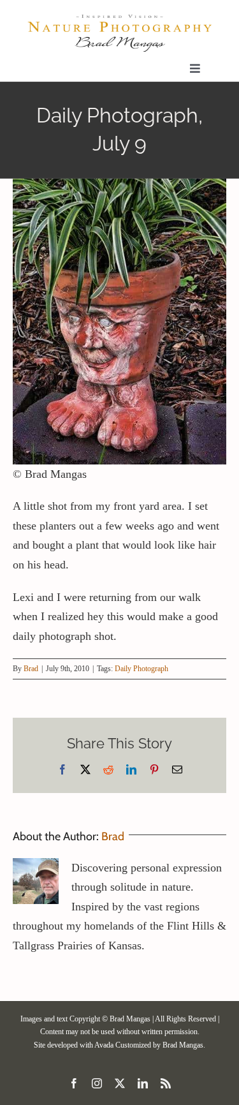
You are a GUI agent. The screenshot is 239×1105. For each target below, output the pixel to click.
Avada (103, 1045)
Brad (31, 668)
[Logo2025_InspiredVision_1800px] (119, 18)
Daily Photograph (141, 668)
